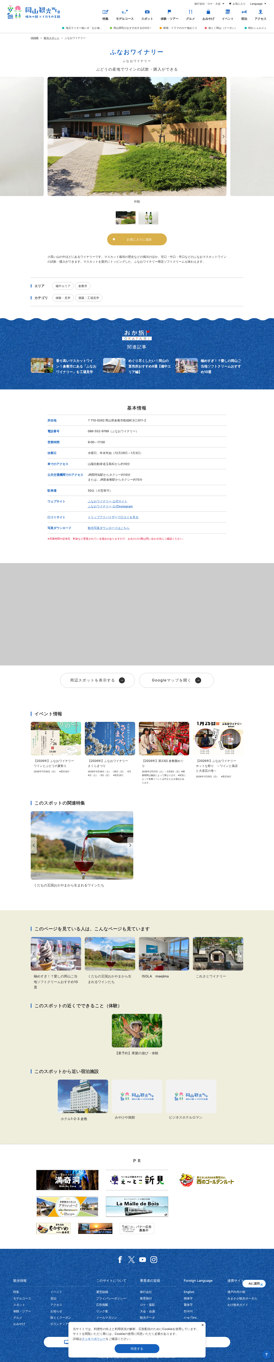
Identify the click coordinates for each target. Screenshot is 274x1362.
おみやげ (208, 18)
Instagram (153, 1259)
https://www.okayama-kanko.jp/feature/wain (82, 849)
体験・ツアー (170, 18)
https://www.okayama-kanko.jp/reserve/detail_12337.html (191, 1100)
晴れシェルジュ (257, 27)
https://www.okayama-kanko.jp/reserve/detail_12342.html (137, 1100)
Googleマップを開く (171, 680)
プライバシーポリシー (111, 1298)
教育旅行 (146, 1298)
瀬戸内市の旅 (236, 1292)
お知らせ (56, 1311)
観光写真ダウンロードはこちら (109, 528)
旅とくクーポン (60, 1317)
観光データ (147, 1317)
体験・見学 (63, 298)
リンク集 (102, 1311)
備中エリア (63, 286)
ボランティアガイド (63, 1324)
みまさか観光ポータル (242, 1298)
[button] (261, 1283)
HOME (35, 37)
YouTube (142, 1259)
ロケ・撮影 (147, 1305)
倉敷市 (82, 286)
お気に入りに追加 (139, 239)
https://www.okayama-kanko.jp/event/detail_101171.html (218, 750)
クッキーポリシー (94, 1339)
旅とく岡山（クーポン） (222, 27)
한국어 (188, 1311)
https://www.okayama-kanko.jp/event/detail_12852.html (164, 753)
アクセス (261, 18)
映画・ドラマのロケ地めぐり (180, 27)
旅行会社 (146, 1292)
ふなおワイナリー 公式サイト (107, 501)
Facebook (120, 1259)
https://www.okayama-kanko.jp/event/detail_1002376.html (110, 749)
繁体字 (188, 1305)
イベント (228, 18)
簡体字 (188, 1298)
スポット (147, 18)
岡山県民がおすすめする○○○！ (133, 27)
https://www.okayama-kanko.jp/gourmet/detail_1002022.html (164, 958)
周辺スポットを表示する (92, 680)
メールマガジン (106, 1317)
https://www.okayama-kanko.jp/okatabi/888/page (209, 366)
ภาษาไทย (190, 1317)
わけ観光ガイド (237, 1305)
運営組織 (102, 1292)
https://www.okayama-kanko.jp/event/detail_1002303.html (137, 1035)
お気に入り (239, 3)
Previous (49, 136)
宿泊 (244, 18)
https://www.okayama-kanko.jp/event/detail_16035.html (56, 747)
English (189, 1292)
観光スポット (51, 37)
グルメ (190, 18)
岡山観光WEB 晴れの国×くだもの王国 (33, 12)
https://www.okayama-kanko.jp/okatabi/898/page (137, 366)
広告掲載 (102, 1305)
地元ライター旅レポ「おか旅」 (84, 27)
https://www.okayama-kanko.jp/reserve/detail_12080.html (83, 1101)
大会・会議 (147, 1311)
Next (224, 136)
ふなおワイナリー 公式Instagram (110, 506)
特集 (105, 18)
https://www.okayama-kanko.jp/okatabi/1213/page (65, 366)
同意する (137, 1348)
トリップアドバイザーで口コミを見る (113, 517)
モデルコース (125, 18)
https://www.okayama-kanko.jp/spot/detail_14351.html (218, 958)
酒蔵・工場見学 (88, 298)
